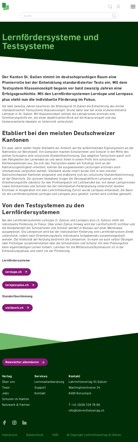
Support (40, 387)
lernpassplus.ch (17, 285)
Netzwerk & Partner (16, 404)
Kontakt (40, 393)
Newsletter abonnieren (22, 362)
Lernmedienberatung (49, 382)
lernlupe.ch (13, 272)
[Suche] (114, 16)
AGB (55, 435)
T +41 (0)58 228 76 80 (84, 404)
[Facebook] (4, 422)
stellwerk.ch (14, 307)
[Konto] (118, 7)
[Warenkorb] (124, 7)
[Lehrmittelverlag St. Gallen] (5, 6)
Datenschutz (34, 435)
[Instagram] (14, 422)
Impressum (10, 435)
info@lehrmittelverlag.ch (86, 410)
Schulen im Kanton (15, 399)
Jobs (5, 393)
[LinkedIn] (24, 422)
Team (6, 387)
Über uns (8, 382)
